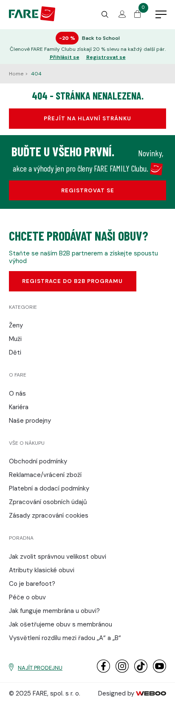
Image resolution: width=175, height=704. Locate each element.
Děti (15, 352)
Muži (15, 339)
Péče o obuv (27, 597)
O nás (17, 393)
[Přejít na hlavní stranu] (32, 19)
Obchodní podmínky (38, 461)
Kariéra (18, 407)
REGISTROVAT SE (87, 190)
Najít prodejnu (40, 667)
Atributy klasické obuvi (41, 570)
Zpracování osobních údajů (48, 502)
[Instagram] (122, 670)
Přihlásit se (64, 57)
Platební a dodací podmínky (49, 488)
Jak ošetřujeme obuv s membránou (60, 624)
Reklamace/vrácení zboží (45, 475)
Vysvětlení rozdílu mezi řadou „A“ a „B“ (65, 638)
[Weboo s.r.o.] (151, 693)
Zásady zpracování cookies (48, 515)
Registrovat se (106, 57)
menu (161, 15)
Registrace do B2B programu (72, 281)
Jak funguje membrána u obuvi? (54, 611)
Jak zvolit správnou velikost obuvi (57, 556)
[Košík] (137, 15)
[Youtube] (159, 670)
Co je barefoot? (32, 583)
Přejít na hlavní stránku (87, 118)
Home (17, 73)
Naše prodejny (30, 420)
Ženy (16, 325)
